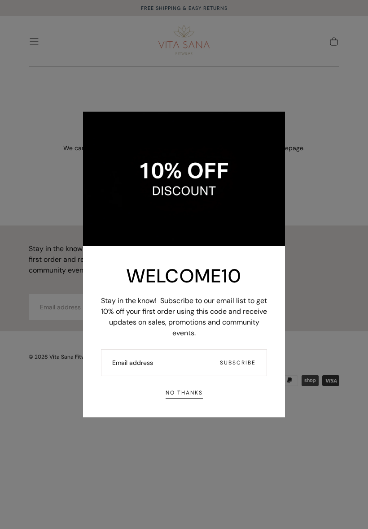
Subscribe (238, 362)
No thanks (184, 392)
